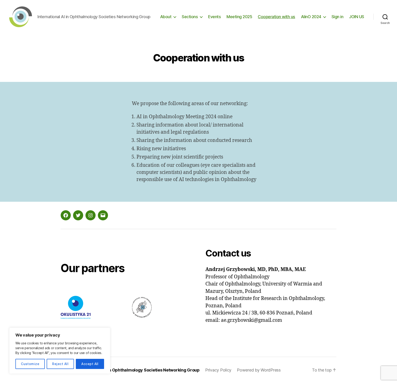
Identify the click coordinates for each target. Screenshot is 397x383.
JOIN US (356, 16)
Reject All (60, 364)
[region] (59, 351)
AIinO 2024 (311, 16)
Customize (30, 364)
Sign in (337, 16)
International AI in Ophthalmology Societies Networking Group (138, 370)
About (166, 16)
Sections (190, 16)
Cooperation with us (276, 16)
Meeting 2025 (239, 16)
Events (214, 16)
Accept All (90, 364)
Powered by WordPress (259, 370)
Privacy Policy (218, 370)
